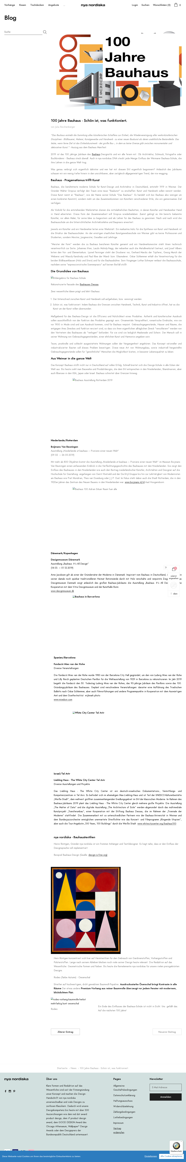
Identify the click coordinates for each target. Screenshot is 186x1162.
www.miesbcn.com (63, 699)
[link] (16, 1079)
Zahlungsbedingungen (124, 1112)
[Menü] (181, 1142)
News (73, 1068)
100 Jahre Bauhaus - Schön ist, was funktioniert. (89, 120)
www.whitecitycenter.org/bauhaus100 (156, 823)
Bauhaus (96, 154)
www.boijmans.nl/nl (135, 482)
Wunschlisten (161, 5)
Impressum (118, 1123)
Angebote (53, 5)
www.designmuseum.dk (62, 591)
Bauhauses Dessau (89, 284)
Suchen (145, 5)
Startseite (62, 1068)
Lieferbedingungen (123, 1117)
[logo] (93, 5)
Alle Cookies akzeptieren (171, 1156)
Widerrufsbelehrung (123, 1106)
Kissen (22, 5)
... (64, 5)
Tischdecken (37, 5)
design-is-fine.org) (97, 855)
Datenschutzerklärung (124, 1095)
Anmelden (165, 1097)
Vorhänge (9, 5)
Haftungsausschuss (123, 1101)
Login (135, 5)
